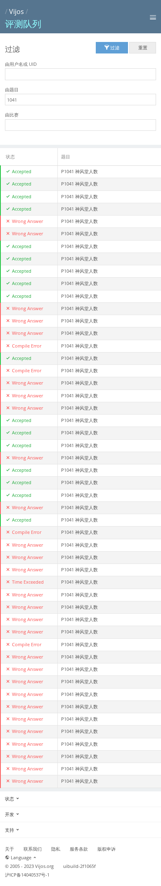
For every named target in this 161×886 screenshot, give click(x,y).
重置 (142, 47)
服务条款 (79, 849)
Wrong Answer (27, 221)
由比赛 (12, 114)
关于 (9, 849)
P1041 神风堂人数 (79, 171)
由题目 (12, 89)
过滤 (114, 47)
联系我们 (33, 849)
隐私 (55, 849)
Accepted (21, 171)
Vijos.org (44, 866)
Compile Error (26, 346)
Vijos (16, 11)
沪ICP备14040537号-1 (27, 875)
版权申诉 (106, 849)
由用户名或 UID (21, 64)
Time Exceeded (28, 582)
